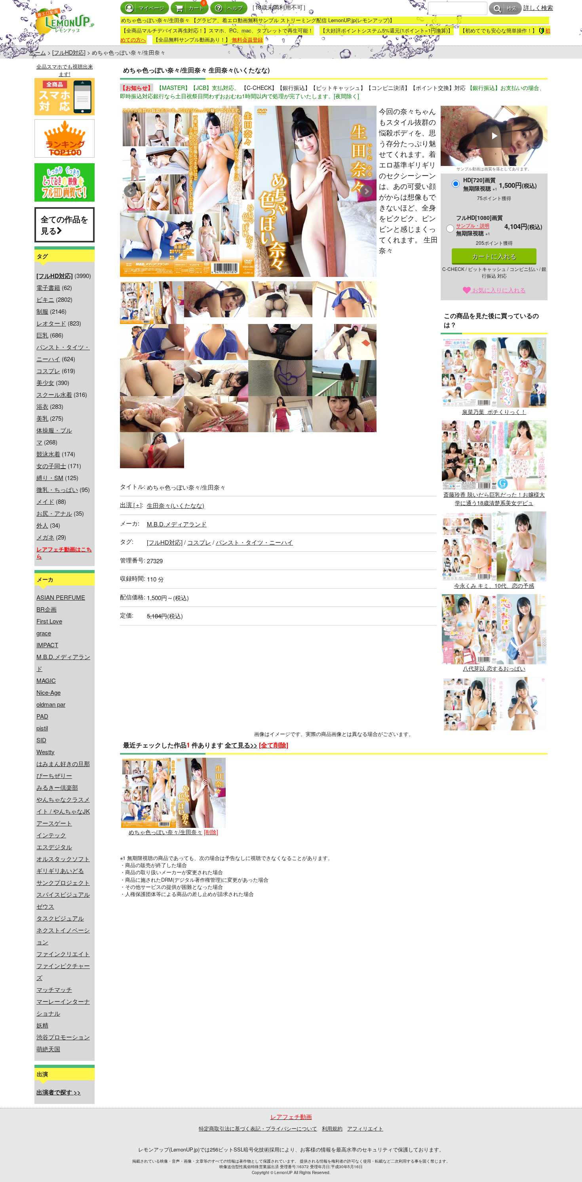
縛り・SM (49, 477)
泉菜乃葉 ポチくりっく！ (494, 412)
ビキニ (45, 299)
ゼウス (45, 906)
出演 (131, 504)
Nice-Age (48, 692)
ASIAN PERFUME (60, 597)
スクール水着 (54, 394)
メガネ (45, 537)
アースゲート (54, 823)
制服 (42, 311)
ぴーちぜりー (54, 775)
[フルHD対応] (69, 52)
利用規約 (332, 1128)
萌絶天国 (48, 1049)
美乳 (42, 418)
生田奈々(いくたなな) (175, 505)
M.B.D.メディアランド (177, 524)
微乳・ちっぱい (57, 489)
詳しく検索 (538, 7)
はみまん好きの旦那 (63, 763)
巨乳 (42, 335)
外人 (42, 525)
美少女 (45, 382)
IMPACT (47, 645)
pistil (42, 728)
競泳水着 (48, 454)
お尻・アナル (54, 513)
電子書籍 (48, 287)
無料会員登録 (247, 39)
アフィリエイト (365, 1128)
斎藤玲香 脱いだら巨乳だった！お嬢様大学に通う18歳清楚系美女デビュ (494, 498)
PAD (42, 716)
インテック (51, 835)
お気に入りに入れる (498, 290)
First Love (49, 621)
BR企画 (46, 609)
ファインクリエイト (63, 953)
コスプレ (48, 370)
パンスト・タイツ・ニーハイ (254, 542)
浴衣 (42, 406)
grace (43, 633)
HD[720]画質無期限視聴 (480, 184)
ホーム (37, 52)
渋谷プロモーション (63, 1037)
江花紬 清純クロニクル (494, 751)
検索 (512, 8)
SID (41, 740)
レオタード (51, 323)
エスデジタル (54, 847)
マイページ (151, 8)
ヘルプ (235, 8)
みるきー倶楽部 (57, 787)
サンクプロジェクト (63, 882)
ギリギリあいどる (60, 870)
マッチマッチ (54, 989)
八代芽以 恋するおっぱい (494, 668)
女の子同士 (51, 465)
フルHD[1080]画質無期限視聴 (479, 225)
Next (366, 191)
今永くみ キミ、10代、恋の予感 (494, 585)
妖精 (42, 1025)
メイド (45, 501)
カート (196, 8)
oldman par (50, 704)
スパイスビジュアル (63, 894)
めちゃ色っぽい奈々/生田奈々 (165, 832)
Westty (45, 751)
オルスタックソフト (63, 858)
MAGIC (46, 680)
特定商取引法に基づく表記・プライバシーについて (258, 1128)
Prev (130, 191)
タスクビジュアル (60, 918)
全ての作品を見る (64, 224)
